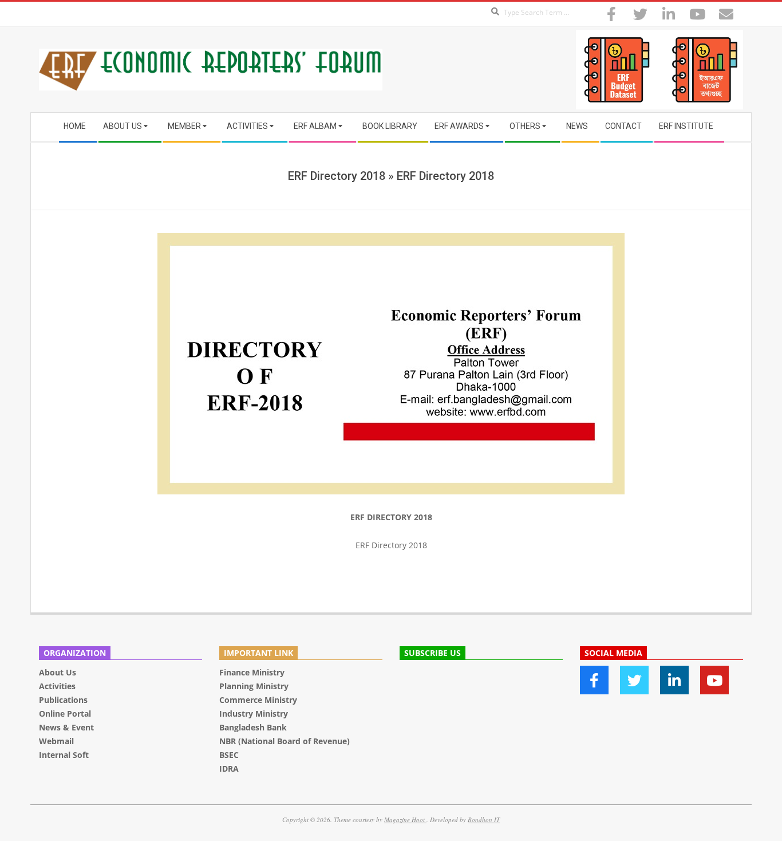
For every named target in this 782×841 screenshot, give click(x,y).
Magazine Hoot (405, 819)
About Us (57, 672)
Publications (64, 699)
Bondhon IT (484, 819)
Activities (57, 686)
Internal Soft (64, 754)
